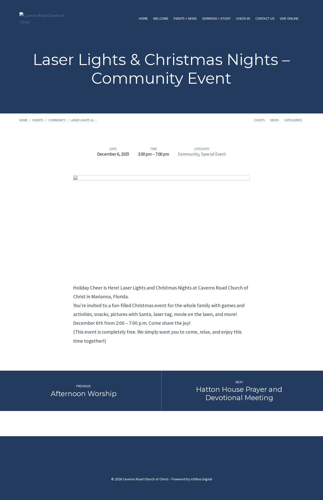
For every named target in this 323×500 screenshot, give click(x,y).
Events (38, 120)
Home (143, 18)
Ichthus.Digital (201, 479)
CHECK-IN (243, 18)
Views (274, 120)
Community (57, 120)
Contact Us (265, 18)
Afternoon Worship (84, 394)
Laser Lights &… (83, 120)
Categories (293, 120)
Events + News (185, 18)
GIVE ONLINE (289, 18)
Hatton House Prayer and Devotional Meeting (239, 393)
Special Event (213, 154)
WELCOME (160, 18)
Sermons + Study (216, 18)
